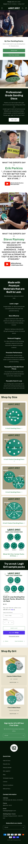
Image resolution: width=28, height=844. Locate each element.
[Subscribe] (23, 735)
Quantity (5, 619)
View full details (19, 641)
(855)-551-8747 (16, 1)
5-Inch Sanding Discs (13, 428)
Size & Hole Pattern (8, 612)
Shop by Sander (7, 767)
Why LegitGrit (6, 771)
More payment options (14, 636)
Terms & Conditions (8, 785)
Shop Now (14, 50)
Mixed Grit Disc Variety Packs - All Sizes (14, 555)
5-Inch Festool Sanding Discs (14, 459)
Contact (5, 781)
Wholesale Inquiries (8, 778)
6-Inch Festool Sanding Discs (13, 523)
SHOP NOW (13, 682)
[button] (2, 8)
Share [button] (6, 641)
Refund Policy (6, 788)
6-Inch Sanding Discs (13, 492)
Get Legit (14, 119)
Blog (4, 774)
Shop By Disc (6, 764)
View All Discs (6, 760)
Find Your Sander (14, 55)
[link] (14, 186)
